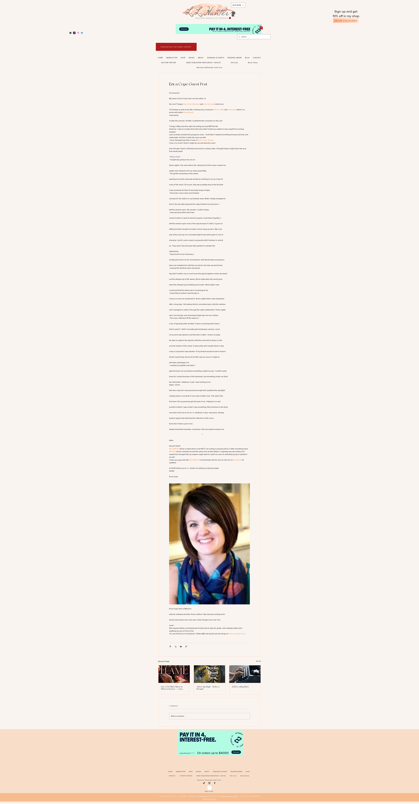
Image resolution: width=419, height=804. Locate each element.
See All (258, 661)
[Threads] (70, 33)
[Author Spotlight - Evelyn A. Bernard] (209, 674)
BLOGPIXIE (202, 796)
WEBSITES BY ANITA (229, 796)
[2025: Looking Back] (245, 674)
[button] (238, 5)
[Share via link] (186, 646)
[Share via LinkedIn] (181, 646)
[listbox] (238, 5)
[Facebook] (82, 33)
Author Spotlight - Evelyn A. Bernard (208, 687)
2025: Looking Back (240, 686)
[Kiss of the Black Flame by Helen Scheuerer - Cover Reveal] (174, 674)
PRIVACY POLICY (210, 799)
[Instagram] (78, 33)
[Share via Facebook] (170, 646)
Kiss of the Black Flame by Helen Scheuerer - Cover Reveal (172, 687)
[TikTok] (74, 33)
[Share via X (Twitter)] (175, 646)
